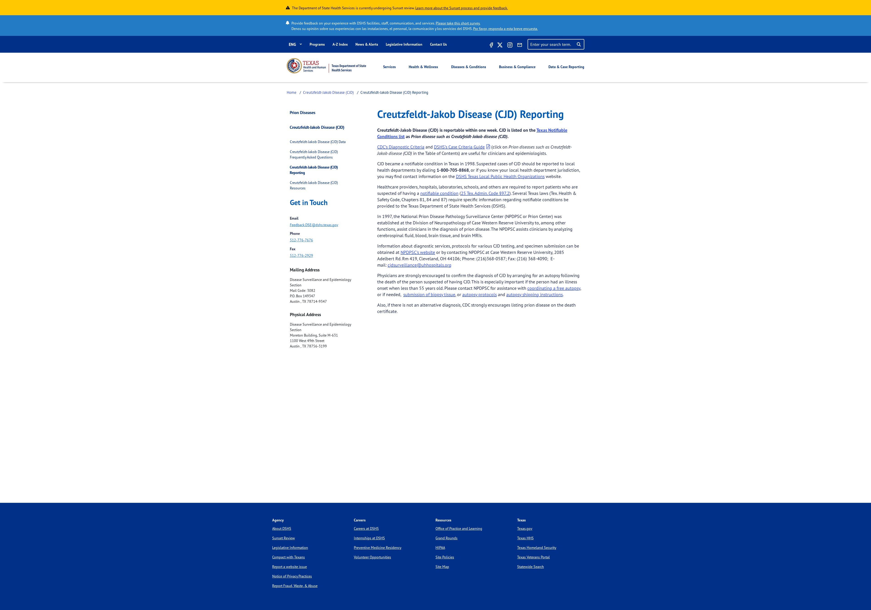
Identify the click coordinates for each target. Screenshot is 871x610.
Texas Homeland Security (536, 547)
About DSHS (281, 528)
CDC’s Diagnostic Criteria (400, 147)
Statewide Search (530, 566)
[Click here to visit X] (500, 45)
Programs (317, 44)
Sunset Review (283, 538)
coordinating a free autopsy (553, 288)
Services (389, 66)
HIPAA (440, 547)
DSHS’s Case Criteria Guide (459, 147)
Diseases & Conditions (468, 66)
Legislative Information (404, 44)
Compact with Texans (288, 557)
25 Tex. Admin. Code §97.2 (485, 193)
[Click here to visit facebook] (491, 45)
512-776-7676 (301, 240)
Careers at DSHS (366, 528)
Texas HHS (525, 538)
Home (291, 92)
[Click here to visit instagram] (510, 45)
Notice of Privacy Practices (292, 576)
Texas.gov (524, 528)
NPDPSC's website (418, 252)
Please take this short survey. (458, 23)
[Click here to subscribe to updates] (519, 45)
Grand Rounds (447, 538)
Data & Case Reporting (566, 66)
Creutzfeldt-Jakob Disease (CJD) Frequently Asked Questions (314, 154)
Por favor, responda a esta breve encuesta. (505, 28)
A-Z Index (340, 44)
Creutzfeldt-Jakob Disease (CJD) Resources (314, 185)
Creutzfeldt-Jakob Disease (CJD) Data (318, 141)
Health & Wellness (423, 66)
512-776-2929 (301, 255)
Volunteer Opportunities (372, 557)
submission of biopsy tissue (429, 294)
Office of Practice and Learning (459, 528)
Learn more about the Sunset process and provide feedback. (461, 8)
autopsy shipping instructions (534, 294)
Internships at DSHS (369, 538)
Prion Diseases (303, 112)
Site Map (442, 566)
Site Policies (445, 557)
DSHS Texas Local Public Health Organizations (500, 176)
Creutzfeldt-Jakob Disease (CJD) (328, 92)
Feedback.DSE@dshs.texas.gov (314, 225)
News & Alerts (366, 44)
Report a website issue (289, 566)
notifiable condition (439, 193)
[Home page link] (326, 65)
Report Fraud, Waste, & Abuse (295, 585)
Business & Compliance (517, 66)
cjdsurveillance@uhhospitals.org (419, 265)
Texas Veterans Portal (533, 557)
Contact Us (438, 44)
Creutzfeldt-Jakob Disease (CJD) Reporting (314, 170)
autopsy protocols (479, 294)
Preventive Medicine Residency (377, 547)
